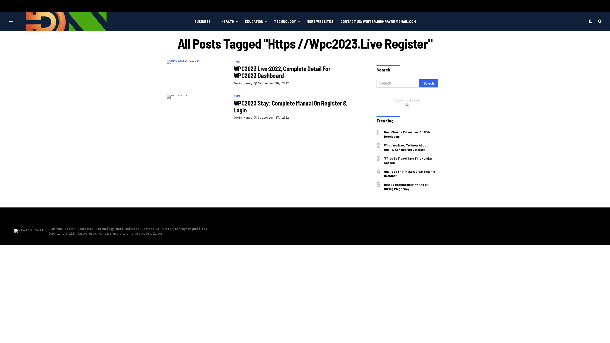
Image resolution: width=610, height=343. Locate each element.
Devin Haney (243, 83)
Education (254, 21)
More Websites (320, 21)
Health (227, 21)
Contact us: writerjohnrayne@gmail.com (378, 21)
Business (202, 21)
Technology (285, 21)
